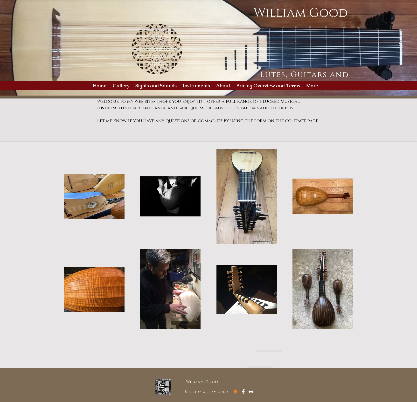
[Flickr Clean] (251, 391)
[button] (197, 86)
